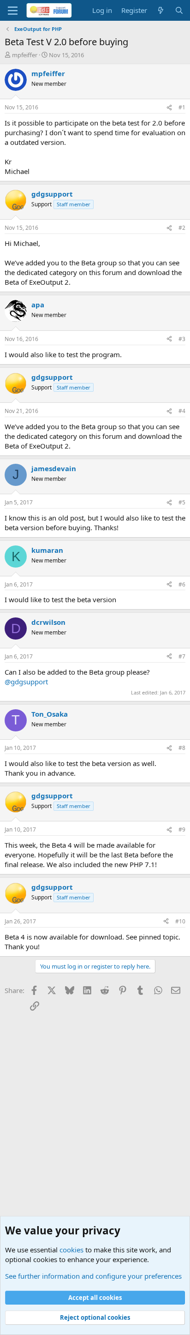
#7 (181, 656)
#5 (181, 502)
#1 (181, 107)
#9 (181, 829)
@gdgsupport (26, 681)
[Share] (169, 107)
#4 (181, 411)
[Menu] (13, 10)
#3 (181, 339)
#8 (181, 748)
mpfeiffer (24, 55)
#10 (180, 921)
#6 (181, 584)
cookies (71, 1249)
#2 (181, 228)
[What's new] (161, 10)
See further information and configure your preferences (93, 1276)
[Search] (179, 10)
